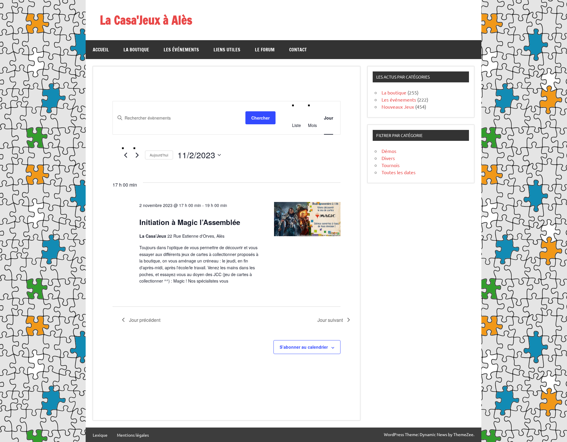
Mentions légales (133, 435)
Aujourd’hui (159, 154)
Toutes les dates (399, 172)
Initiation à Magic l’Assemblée (189, 222)
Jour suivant (330, 320)
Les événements (181, 49)
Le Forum (265, 49)
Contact (298, 49)
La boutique (136, 49)
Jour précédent (144, 320)
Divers (388, 158)
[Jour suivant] (137, 155)
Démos (389, 151)
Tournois (391, 165)
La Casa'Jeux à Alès (146, 20)
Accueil (101, 49)
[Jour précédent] (125, 155)
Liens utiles (227, 49)
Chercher (260, 118)
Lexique (100, 435)
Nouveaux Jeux (398, 107)
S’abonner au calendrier (304, 347)
